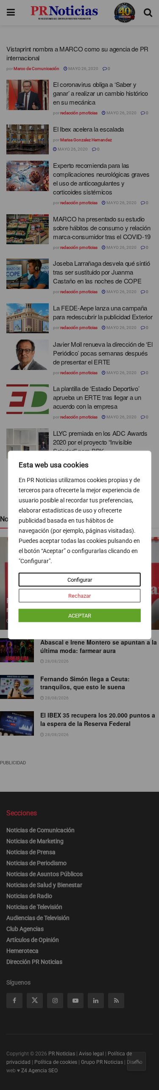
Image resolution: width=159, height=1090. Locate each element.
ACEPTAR (79, 615)
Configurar (79, 580)
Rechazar (79, 596)
